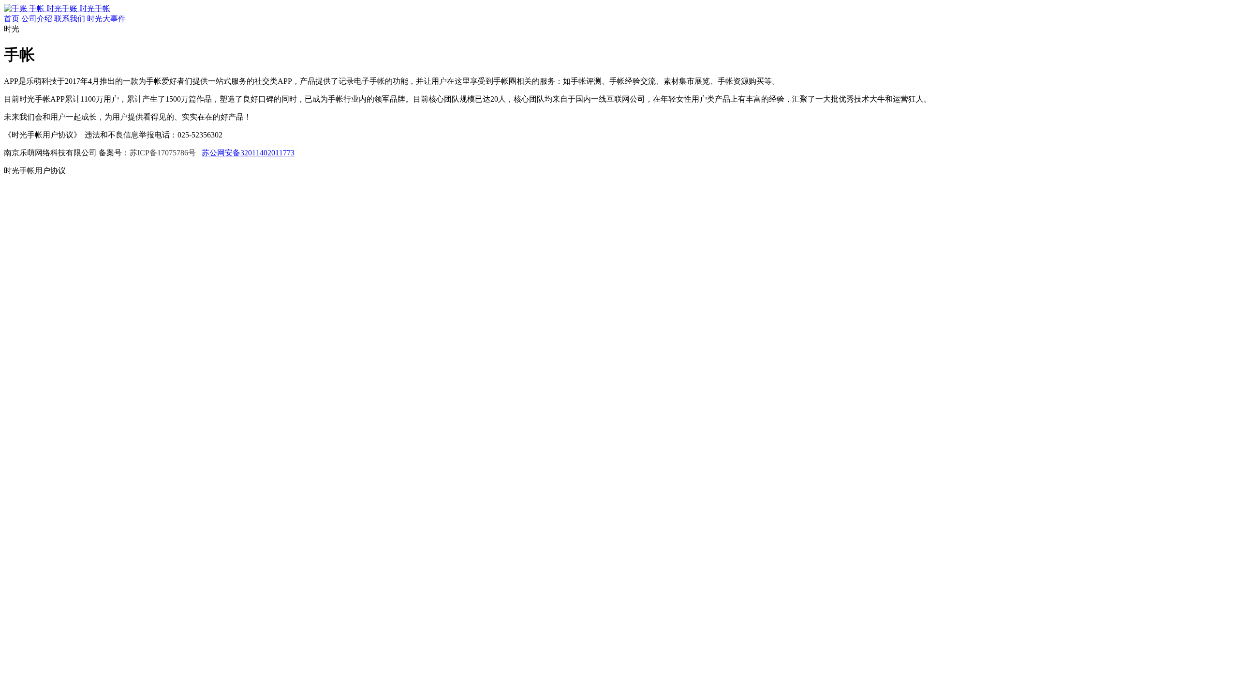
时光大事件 (106, 19)
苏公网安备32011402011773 (248, 153)
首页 (11, 19)
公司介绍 (36, 19)
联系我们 (69, 19)
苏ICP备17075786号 (163, 153)
